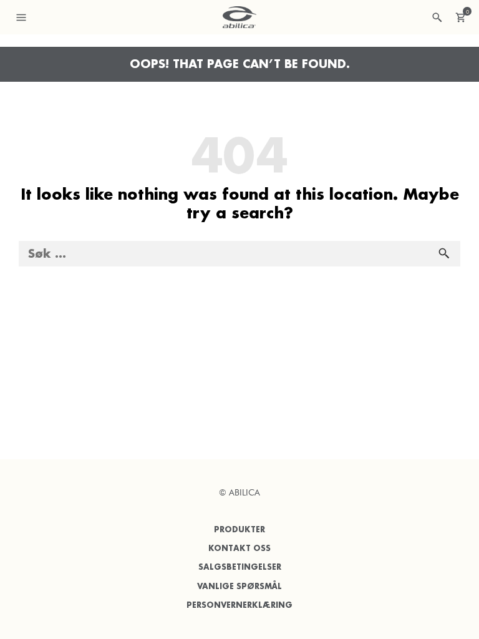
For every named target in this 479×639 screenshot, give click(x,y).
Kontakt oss (239, 548)
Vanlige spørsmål (239, 586)
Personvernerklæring (239, 605)
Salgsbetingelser (239, 567)
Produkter (239, 529)
